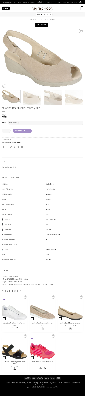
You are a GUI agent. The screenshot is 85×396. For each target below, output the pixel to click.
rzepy (47, 214)
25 (48, 189)
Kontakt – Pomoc (56, 384)
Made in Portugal (51, 249)
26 (54, 189)
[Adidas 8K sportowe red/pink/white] (42, 351)
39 (51, 184)
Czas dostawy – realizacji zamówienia (69, 382)
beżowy (48, 209)
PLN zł (39, 14)
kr (50, 14)
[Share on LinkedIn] (22, 147)
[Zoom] (4, 86)
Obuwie (47, 19)
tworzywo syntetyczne (53, 234)
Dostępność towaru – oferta (20, 382)
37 (46, 184)
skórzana (48, 229)
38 (48, 184)
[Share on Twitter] (11, 147)
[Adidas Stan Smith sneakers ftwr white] (14, 313)
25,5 (51, 189)
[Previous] (6, 58)
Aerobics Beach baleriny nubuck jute (70, 323)
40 (53, 184)
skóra (47, 224)
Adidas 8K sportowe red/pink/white (42, 362)
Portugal (48, 260)
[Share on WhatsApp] (3, 147)
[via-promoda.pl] (42, 8)
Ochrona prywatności (43, 384)
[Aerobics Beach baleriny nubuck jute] (70, 313)
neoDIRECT (56, 387)
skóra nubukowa (51, 219)
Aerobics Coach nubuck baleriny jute (42, 323)
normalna (49, 194)
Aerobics (48, 199)
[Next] (79, 58)
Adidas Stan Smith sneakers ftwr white (14, 323)
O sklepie (7, 382)
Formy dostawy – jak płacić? (48, 382)
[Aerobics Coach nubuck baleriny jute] (42, 313)
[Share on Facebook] (7, 147)
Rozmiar (4, 122)
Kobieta (41, 19)
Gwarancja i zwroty (30, 384)
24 (46, 189)
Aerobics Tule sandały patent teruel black (14, 363)
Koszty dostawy (33, 382)
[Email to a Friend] (14, 147)
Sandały (52, 19)
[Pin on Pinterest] (18, 147)
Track (47, 255)
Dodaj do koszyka (22, 131)
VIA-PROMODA (33, 19)
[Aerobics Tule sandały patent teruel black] (14, 352)
